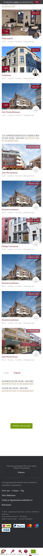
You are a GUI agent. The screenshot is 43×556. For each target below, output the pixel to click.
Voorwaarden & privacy (10, 516)
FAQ (26, 554)
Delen (35, 13)
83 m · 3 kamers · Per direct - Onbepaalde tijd (18, 360)
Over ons (6, 490)
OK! (37, 2)
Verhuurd (33, 147)
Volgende (17, 373)
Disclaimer (23, 516)
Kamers (21, 472)
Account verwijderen (25, 519)
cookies (15, 2)
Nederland (5, 514)
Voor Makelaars (9, 495)
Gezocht (20, 554)
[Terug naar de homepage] (2, 552)
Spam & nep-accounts (9, 519)
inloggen (12, 554)
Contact (15, 490)
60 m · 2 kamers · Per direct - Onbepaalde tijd (18, 115)
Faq (22, 490)
